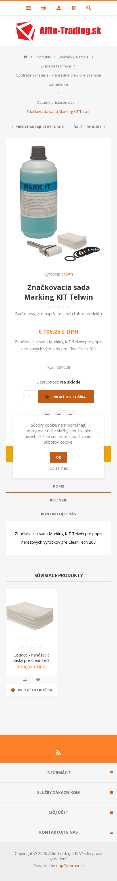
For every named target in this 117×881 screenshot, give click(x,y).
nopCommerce (70, 865)
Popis (58, 486)
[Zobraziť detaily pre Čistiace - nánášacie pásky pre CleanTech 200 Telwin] (31, 614)
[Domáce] (25, 57)
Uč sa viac (58, 468)
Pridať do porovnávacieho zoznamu (25, 679)
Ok (58, 457)
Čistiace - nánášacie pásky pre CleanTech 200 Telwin (31, 660)
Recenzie (58, 500)
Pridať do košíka (68, 396)
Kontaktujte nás (58, 513)
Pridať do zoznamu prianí (38, 679)
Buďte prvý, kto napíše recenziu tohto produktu (58, 313)
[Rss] (58, 752)
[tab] (58, 486)
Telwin (67, 274)
